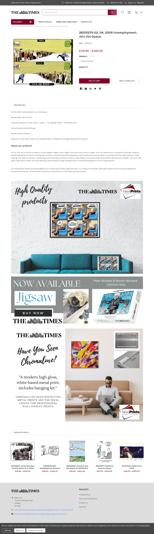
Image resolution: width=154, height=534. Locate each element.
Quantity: (83, 67)
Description (19, 105)
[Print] (90, 89)
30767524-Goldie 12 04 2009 (132, 467)
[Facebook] (81, 89)
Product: (87, 56)
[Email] (86, 89)
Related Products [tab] (21, 432)
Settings (7, 530)
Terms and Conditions (66, 22)
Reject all (20, 530)
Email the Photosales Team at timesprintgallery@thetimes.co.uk (40, 514)
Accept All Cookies (36, 530)
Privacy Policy (45, 22)
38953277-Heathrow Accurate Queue (104, 467)
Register (140, 3)
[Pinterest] (100, 89)
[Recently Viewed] (129, 12)
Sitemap (82, 507)
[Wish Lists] (123, 12)
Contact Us (86, 22)
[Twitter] (95, 89)
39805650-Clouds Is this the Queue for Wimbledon (77, 467)
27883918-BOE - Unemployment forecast (50, 467)
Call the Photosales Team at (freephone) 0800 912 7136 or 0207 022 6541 (43, 510)
